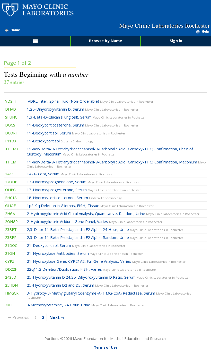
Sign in (176, 40)
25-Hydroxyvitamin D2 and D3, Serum (87, 285)
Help (205, 31)
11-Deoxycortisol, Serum (76, 132)
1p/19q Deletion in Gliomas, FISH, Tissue (90, 205)
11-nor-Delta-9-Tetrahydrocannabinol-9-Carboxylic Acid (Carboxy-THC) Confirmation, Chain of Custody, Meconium (110, 151)
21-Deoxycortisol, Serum (76, 245)
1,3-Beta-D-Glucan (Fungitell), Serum (86, 117)
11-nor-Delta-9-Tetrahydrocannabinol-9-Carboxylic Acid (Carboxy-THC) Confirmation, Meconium (116, 163)
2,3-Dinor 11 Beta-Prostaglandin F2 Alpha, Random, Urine (105, 237)
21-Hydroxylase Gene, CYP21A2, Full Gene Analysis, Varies (106, 261)
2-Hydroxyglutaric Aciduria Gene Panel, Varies (94, 221)
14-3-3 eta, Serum (70, 173)
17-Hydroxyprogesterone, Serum (84, 189)
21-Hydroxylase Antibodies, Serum (85, 253)
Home (15, 30)
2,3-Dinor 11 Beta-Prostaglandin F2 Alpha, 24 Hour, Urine (105, 229)
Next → (56, 317)
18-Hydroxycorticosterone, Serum (74, 197)
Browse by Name (105, 40)
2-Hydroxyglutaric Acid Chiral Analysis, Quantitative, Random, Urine (113, 213)
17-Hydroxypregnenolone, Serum (84, 181)
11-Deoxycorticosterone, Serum (82, 125)
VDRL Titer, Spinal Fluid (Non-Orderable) (90, 101)
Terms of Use (105, 347)
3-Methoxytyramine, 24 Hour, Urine (86, 304)
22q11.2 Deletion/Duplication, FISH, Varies (91, 269)
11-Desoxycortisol (60, 140)
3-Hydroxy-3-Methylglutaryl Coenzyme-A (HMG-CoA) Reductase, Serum (110, 294)
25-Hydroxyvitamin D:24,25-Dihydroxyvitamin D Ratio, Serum (108, 277)
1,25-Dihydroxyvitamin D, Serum (82, 109)
